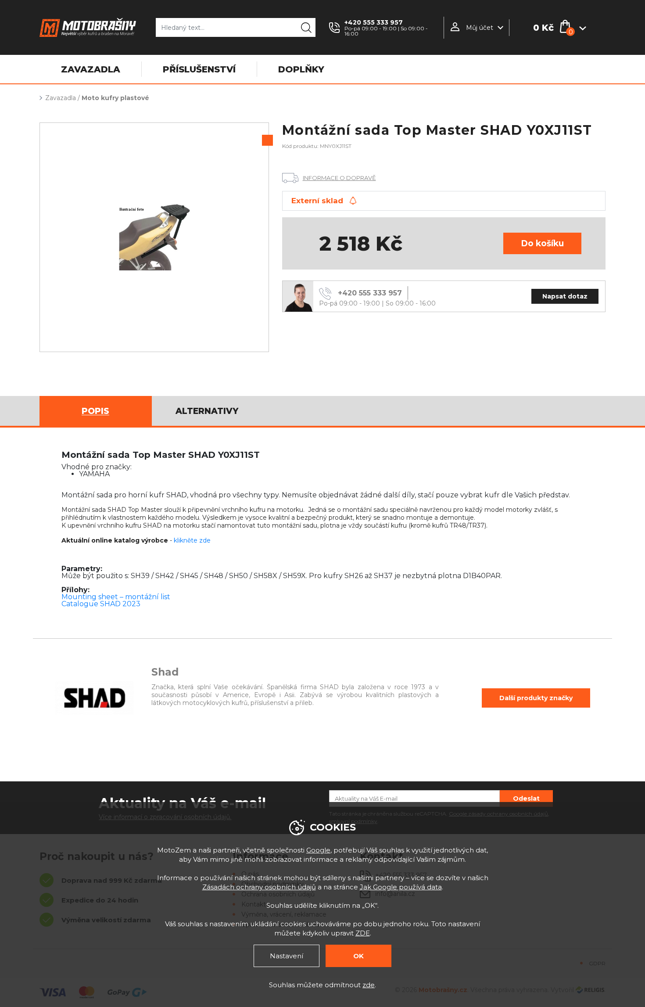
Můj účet (479, 28)
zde (368, 985)
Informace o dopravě (339, 177)
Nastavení (286, 956)
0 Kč (543, 27)
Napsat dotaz (565, 296)
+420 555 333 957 (373, 22)
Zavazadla (60, 98)
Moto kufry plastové (115, 98)
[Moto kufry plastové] (154, 237)
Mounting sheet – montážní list (115, 597)
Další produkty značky (536, 698)
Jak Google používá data (401, 887)
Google (318, 850)
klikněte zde (192, 540)
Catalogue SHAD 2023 (100, 604)
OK (358, 956)
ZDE (362, 933)
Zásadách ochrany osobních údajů (259, 887)
